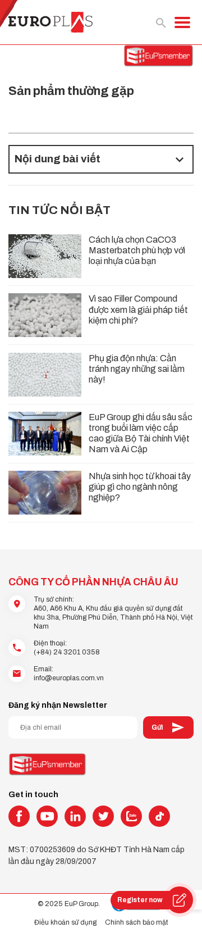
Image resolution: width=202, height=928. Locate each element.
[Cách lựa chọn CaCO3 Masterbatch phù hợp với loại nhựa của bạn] (44, 256)
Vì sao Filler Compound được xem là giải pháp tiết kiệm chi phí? (138, 309)
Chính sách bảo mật (136, 922)
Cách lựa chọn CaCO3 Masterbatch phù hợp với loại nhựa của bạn (137, 250)
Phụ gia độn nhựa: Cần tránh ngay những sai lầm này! (137, 368)
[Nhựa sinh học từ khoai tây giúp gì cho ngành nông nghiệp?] (44, 493)
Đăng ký (168, 727)
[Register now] (179, 900)
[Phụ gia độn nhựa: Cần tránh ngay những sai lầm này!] (44, 375)
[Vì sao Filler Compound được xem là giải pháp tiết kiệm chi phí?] (44, 315)
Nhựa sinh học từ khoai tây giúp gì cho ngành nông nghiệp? (140, 486)
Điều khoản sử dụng (65, 922)
